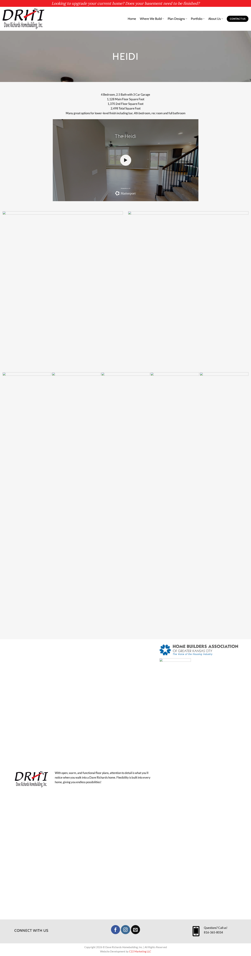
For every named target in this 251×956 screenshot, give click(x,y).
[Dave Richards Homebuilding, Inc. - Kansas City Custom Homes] (24, 19)
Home (132, 19)
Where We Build (151, 19)
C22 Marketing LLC (140, 951)
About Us (214, 19)
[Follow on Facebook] (115, 929)
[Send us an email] (135, 929)
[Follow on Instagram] (125, 929)
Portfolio (196, 19)
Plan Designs (176, 19)
